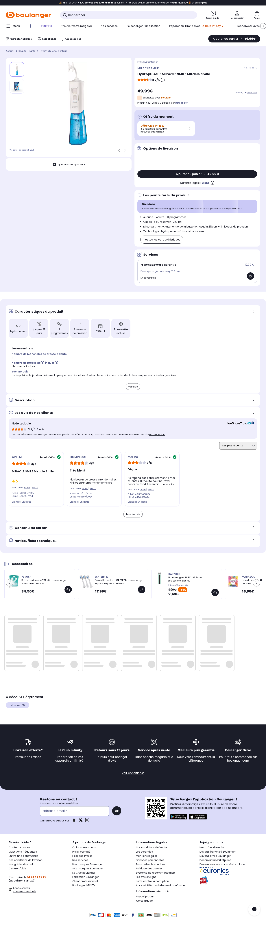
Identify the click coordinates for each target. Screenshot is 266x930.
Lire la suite (168, 484)
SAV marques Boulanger (87, 868)
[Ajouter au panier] (250, 276)
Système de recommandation (155, 873)
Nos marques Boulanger (87, 864)
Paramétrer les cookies (150, 864)
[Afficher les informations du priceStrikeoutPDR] (186, 585)
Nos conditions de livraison (26, 860)
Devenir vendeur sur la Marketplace (222, 864)
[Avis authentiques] (239, 423)
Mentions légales (146, 856)
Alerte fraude (144, 901)
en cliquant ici (157, 434)
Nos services (80, 860)
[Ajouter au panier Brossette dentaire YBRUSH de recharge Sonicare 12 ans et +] (68, 589)
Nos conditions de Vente (151, 847)
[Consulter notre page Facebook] (74, 821)
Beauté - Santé (27, 51)
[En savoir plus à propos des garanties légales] (212, 183)
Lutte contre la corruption (152, 881)
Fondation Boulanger (85, 877)
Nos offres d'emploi (212, 847)
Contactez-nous (19, 847)
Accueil (10, 51)
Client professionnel (85, 881)
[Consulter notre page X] (80, 821)
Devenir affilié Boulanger (215, 856)
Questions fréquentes (23, 851)
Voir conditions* (133, 773)
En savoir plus (148, 277)
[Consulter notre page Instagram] (87, 821)
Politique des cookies (149, 868)
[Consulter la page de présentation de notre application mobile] (178, 816)
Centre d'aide (17, 868)
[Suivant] (125, 150)
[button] (263, 26)
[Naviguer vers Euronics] (228, 871)
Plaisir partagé (81, 851)
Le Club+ (166, 97)
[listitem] (17, 86)
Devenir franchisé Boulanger (218, 851)
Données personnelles (150, 860)
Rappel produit (145, 896)
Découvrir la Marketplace (215, 860)
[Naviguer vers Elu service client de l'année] (228, 880)
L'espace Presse (82, 856)
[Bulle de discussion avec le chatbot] (254, 909)
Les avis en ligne (146, 877)
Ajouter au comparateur (71, 164)
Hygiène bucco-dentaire (53, 51)
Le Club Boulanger (83, 873)
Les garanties (144, 851)
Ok (117, 811)
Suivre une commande (23, 856)
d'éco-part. (252, 92)
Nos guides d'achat (21, 864)
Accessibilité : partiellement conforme (160, 885)
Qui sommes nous (84, 847)
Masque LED (17, 705)
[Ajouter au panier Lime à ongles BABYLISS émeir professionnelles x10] (215, 592)
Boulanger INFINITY (83, 885)
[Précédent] (119, 150)
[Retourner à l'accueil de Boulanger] (28, 15)
